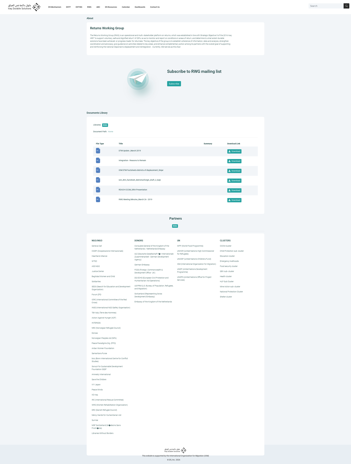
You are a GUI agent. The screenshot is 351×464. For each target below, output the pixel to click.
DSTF (68, 7)
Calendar (126, 7)
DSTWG (79, 7)
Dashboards (140, 7)
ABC (98, 7)
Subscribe (174, 83)
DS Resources (111, 7)
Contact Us (155, 7)
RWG (89, 7)
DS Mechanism (54, 7)
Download (236, 151)
